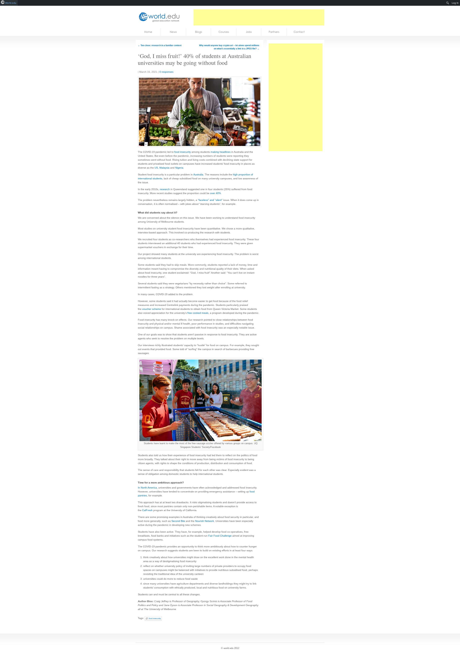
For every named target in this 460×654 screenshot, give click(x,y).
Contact (299, 32)
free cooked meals (197, 312)
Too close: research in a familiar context (159, 45)
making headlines (221, 151)
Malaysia (164, 167)
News (173, 32)
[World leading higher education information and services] (158, 17)
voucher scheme (151, 309)
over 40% (215, 193)
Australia (198, 174)
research (165, 189)
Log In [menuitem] (455, 2)
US (156, 167)
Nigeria (179, 167)
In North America (147, 487)
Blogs (198, 32)
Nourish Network (204, 521)
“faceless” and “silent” (210, 200)
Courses (223, 32)
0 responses (166, 71)
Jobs (249, 32)
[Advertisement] (259, 17)
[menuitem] (447, 3)
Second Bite (178, 521)
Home (148, 32)
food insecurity (182, 151)
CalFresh (147, 510)
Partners (274, 32)
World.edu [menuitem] (10, 2)
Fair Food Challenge (220, 535)
